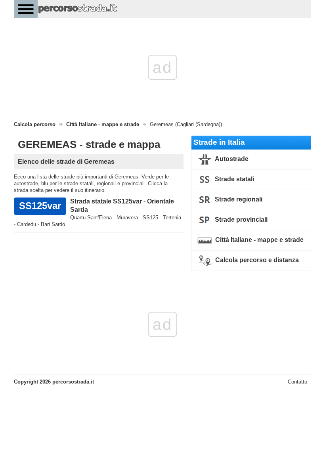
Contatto (297, 382)
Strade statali (233, 179)
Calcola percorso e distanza (256, 260)
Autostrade (231, 158)
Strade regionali (237, 199)
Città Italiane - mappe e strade (259, 239)
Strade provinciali (240, 219)
